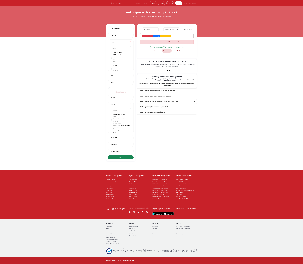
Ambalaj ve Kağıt (117, 123)
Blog (107, 228)
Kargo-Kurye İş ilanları (181, 196)
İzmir (114, 59)
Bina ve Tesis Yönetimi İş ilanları (183, 198)
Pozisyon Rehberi (110, 232)
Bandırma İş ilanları (134, 181)
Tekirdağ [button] (157, 36)
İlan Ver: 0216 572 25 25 (190, 3)
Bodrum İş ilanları (133, 186)
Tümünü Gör (109, 201)
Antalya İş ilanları (110, 192)
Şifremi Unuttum (133, 232)
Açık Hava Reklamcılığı (119, 114)
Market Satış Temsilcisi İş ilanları (160, 179)
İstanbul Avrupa (117, 54)
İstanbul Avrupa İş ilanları (112, 181)
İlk (164, 51)
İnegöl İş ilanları (133, 196)
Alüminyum (116, 121)
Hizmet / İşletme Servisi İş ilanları (183, 184)
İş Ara (120, 157)
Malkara (168, 83)
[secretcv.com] (116, 3)
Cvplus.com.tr (155, 230)
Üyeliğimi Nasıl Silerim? (112, 239)
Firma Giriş (170, 3)
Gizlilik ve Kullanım (110, 237)
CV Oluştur (161, 3)
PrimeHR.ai (155, 226)
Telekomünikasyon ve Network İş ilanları (185, 190)
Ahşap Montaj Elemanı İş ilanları (160, 186)
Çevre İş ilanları (179, 192)
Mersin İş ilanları (110, 198)
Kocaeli (115, 63)
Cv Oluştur (167, 70)
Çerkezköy (142, 83)
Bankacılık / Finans (118, 130)
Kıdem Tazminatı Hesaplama (183, 226)
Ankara (115, 57)
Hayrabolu (157, 83)
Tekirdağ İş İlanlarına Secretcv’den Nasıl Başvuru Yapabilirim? (158, 101)
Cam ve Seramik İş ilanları (182, 179)
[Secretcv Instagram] (147, 212)
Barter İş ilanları (179, 194)
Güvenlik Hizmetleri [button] (166, 36)
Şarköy (192, 83)
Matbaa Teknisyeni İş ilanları (159, 181)
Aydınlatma (116, 128)
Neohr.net (154, 232)
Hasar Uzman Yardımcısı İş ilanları (160, 190)
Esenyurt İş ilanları (133, 190)
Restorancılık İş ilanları (181, 188)
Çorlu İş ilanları (132, 188)
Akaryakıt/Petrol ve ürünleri (120, 119)
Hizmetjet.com (156, 234)
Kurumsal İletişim (133, 226)
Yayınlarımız (109, 236)
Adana (114, 68)
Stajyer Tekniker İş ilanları (158, 198)
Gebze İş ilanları (133, 194)
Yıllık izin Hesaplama (181, 234)
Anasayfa (138, 3)
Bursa (114, 61)
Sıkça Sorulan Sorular (134, 234)
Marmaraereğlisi (176, 83)
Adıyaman (115, 70)
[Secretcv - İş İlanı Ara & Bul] (157, 213)
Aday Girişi (152, 3)
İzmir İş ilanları (109, 188)
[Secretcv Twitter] (134, 212)
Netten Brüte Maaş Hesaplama (183, 232)
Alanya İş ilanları (133, 179)
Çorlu (147, 83)
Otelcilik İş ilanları (180, 186)
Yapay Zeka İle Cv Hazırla (112, 243)
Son (169, 51)
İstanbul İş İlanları (110, 179)
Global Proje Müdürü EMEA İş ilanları (160, 188)
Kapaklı (163, 83)
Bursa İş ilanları (109, 190)
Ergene (152, 83)
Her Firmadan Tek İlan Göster (118, 88)
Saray (188, 83)
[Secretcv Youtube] (138, 212)
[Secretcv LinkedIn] (143, 212)
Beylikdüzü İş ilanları (134, 184)
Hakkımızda (109, 226)
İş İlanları (145, 3)
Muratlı (183, 83)
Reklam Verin (132, 236)
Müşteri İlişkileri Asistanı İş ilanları (160, 184)
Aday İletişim (132, 228)
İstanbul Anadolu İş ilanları (112, 184)
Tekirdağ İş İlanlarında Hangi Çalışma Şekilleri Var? (155, 96)
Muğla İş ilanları (110, 196)
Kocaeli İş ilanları (110, 194)
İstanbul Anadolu (117, 52)
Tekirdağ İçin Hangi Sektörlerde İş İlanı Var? (152, 112)
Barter (114, 132)
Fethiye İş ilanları (133, 192)
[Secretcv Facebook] (130, 212)
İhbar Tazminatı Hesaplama (183, 228)
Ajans (114, 117)
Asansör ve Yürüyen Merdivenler (121, 125)
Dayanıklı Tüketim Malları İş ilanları (184, 181)
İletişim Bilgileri (133, 230)
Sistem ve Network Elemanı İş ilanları (160, 196)
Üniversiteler (109, 234)
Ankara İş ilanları (110, 186)
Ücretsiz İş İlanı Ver (111, 241)
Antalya (115, 65)
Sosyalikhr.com (156, 228)
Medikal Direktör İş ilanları (158, 194)
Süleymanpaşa (166, 85)
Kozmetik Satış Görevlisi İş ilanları (160, 192)
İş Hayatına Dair (110, 230)
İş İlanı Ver (178, 3)
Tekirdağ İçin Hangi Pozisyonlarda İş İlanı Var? (153, 107)
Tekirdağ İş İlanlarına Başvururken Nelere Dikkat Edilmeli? (157, 91)
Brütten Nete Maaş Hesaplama (183, 230)
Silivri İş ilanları (132, 198)
